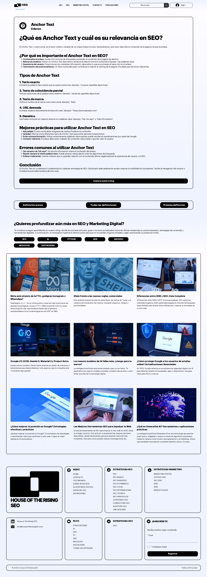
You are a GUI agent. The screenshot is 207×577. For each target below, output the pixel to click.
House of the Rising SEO (27, 521)
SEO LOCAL (118, 487)
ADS (75, 538)
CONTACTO (78, 477)
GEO (115, 526)
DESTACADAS (79, 545)
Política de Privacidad (189, 568)
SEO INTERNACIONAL (122, 490)
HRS (25, 4)
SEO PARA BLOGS (120, 497)
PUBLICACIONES (80, 525)
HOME (75, 474)
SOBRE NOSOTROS (81, 484)
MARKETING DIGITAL (163, 474)
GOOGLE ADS (160, 477)
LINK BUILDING (119, 510)
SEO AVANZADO (120, 480)
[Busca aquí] (166, 5)
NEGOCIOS (78, 542)
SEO (115, 474)
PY (74, 535)
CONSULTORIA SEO (121, 503)
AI (74, 529)
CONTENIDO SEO (120, 500)
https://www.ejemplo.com (84, 111)
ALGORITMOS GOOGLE (83, 487)
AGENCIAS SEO (79, 490)
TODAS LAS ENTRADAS (83, 548)
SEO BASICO (118, 477)
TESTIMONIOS (79, 481)
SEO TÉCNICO (119, 493)
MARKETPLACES (161, 490)
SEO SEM (158, 480)
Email (150, 535)
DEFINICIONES (79, 493)
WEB (156, 487)
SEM (156, 484)
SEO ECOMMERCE (121, 484)
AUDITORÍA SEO (120, 506)
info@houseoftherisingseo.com (30, 527)
